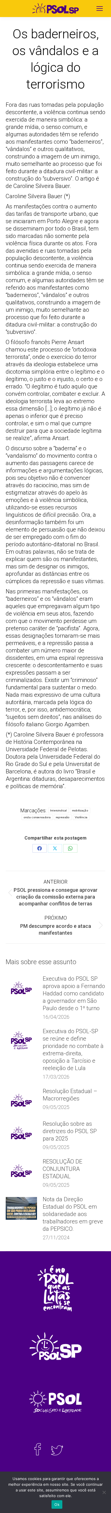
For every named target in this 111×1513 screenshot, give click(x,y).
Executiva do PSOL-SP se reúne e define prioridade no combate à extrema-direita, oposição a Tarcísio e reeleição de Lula (73, 1050)
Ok (56, 1504)
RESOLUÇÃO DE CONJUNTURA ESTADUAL (62, 1169)
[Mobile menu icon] (99, 8)
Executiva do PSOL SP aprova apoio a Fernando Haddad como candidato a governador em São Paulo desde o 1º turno (74, 993)
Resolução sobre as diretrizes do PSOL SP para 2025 (70, 1131)
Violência (81, 817)
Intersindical (58, 810)
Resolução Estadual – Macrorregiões (70, 1095)
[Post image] (21, 987)
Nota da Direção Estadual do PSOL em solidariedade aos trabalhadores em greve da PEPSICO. (73, 1214)
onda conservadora (37, 817)
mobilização (80, 810)
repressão (63, 817)
